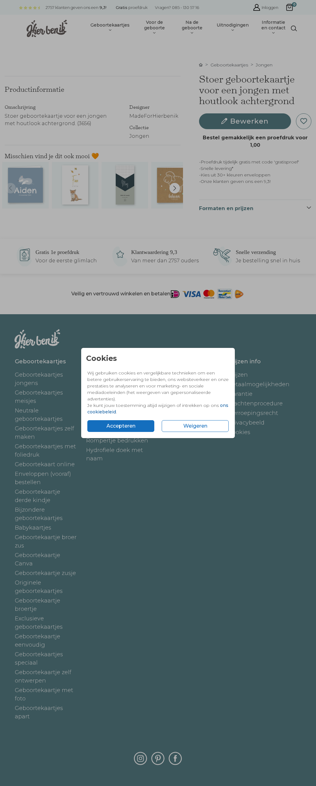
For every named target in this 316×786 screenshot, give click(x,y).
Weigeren (195, 426)
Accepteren (120, 426)
